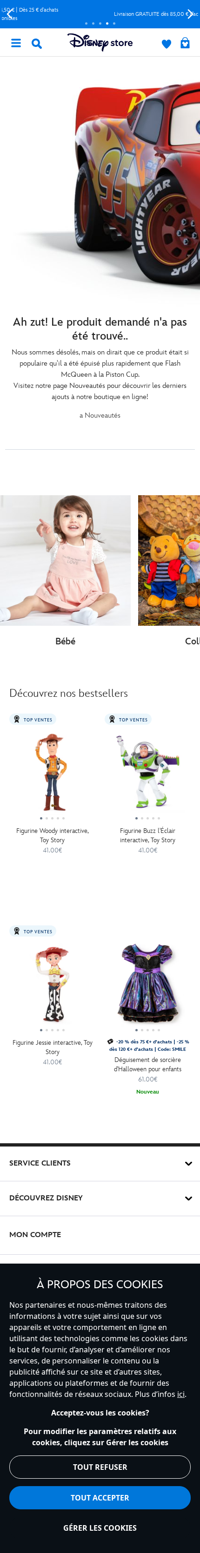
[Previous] (9, 14)
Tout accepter (100, 1498)
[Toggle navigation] (15, 42)
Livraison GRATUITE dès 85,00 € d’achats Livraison (100, 14)
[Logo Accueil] (100, 42)
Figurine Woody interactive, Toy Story (52, 835)
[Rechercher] (36, 43)
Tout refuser (100, 1467)
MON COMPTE (35, 1235)
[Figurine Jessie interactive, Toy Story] (52, 987)
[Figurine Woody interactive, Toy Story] (52, 775)
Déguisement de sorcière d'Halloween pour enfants (147, 1064)
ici (181, 1394)
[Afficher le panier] (185, 43)
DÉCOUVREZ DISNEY (46, 1198)
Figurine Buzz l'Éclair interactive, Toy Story (147, 835)
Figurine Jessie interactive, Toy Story (53, 1047)
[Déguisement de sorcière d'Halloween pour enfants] (148, 987)
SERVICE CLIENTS (40, 1163)
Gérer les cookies (100, 1528)
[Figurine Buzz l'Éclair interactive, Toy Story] (148, 775)
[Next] (190, 14)
